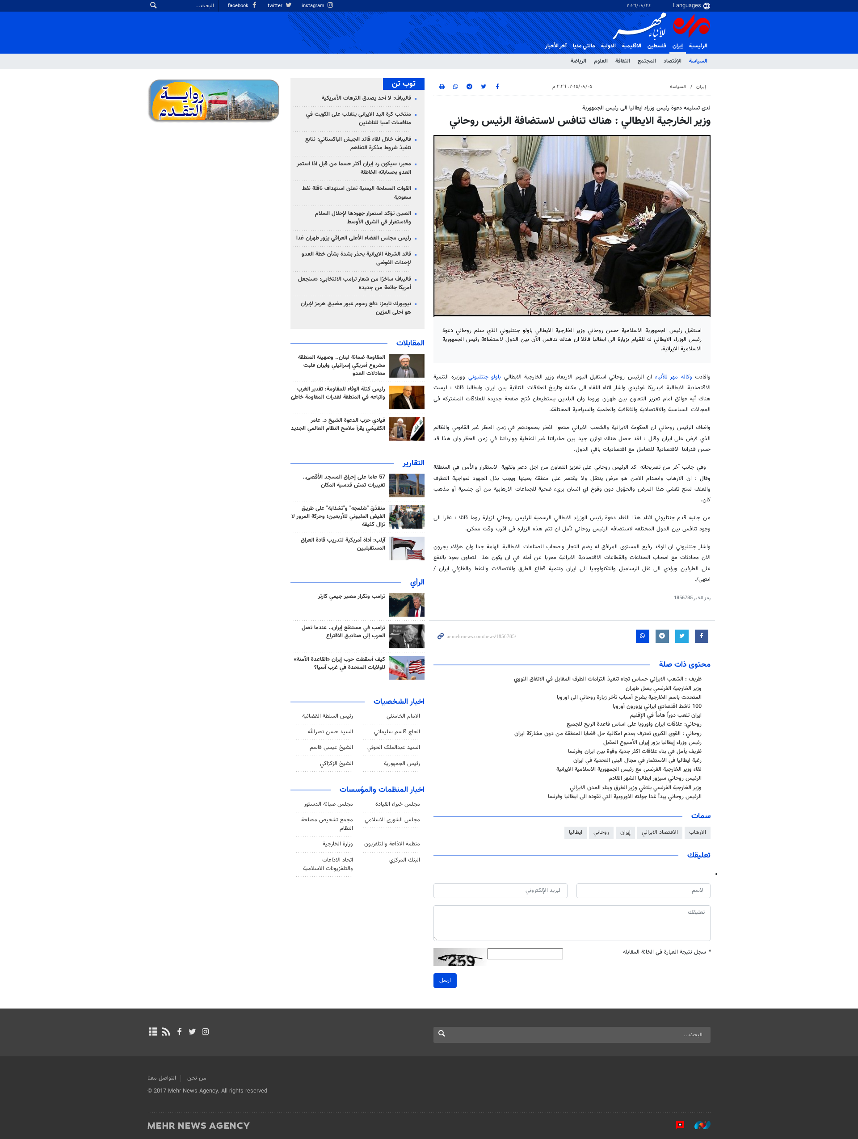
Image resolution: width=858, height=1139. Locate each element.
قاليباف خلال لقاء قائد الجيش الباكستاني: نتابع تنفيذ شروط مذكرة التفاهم (358, 143)
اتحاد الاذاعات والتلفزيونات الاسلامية (328, 864)
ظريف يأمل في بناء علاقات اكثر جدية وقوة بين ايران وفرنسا (635, 751)
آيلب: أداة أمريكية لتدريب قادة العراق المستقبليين (343, 544)
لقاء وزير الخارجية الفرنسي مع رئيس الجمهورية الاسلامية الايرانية (629, 769)
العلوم (601, 61)
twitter (276, 6)
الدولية (608, 46)
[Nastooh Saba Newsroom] (698, 1125)
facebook (239, 6)
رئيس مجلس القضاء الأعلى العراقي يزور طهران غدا (353, 238)
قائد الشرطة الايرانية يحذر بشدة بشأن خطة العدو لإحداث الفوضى (356, 258)
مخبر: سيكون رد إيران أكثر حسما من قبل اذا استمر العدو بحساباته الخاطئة (354, 168)
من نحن (196, 1078)
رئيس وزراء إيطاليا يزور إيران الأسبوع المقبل (652, 742)
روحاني (601, 832)
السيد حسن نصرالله (330, 731)
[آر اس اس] (166, 1032)
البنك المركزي (404, 860)
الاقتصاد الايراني (660, 832)
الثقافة (622, 61)
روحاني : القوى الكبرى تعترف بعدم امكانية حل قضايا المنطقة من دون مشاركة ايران (608, 733)
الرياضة (578, 61)
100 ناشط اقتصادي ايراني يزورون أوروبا (657, 706)
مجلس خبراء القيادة (397, 804)
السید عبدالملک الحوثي (393, 747)
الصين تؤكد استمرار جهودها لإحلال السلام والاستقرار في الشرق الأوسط (363, 218)
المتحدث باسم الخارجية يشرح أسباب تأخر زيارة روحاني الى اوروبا (629, 697)
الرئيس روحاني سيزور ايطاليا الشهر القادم (655, 778)
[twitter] (192, 1032)
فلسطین (657, 46)
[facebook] (179, 1032)
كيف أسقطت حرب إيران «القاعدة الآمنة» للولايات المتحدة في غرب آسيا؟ (339, 663)
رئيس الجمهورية (402, 763)
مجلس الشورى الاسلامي (392, 819)
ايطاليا (575, 832)
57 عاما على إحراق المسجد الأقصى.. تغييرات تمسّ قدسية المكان (344, 481)
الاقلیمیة (631, 46)
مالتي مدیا (584, 46)
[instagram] (205, 1032)
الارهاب (697, 832)
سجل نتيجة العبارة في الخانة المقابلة (667, 952)
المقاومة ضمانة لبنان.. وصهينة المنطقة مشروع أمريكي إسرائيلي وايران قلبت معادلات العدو (341, 365)
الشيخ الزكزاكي (336, 763)
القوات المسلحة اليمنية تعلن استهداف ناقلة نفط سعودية (356, 193)
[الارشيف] (153, 1032)
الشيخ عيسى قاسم (331, 747)
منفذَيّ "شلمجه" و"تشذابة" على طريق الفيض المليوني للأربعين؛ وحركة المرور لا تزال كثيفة (338, 516)
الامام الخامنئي (403, 716)
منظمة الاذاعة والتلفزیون (392, 844)
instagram (314, 6)
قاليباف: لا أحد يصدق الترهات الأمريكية (366, 98)
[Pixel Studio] (675, 1125)
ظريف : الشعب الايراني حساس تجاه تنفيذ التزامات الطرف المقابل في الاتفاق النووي (608, 679)
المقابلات (410, 343)
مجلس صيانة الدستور (328, 804)
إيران (678, 46)
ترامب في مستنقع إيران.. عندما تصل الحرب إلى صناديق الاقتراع (343, 631)
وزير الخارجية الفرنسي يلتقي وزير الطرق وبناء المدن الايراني (636, 787)
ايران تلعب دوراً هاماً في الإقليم (666, 715)
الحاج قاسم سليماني (397, 731)
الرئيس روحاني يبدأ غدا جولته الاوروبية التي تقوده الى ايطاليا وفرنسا (625, 796)
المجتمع (647, 61)
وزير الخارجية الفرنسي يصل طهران (664, 688)
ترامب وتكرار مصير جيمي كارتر (351, 596)
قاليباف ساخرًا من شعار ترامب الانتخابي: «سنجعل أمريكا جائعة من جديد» (354, 283)
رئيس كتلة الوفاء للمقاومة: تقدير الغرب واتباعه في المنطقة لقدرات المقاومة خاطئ (338, 393)
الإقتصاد (672, 61)
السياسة (698, 61)
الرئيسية (698, 46)
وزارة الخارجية (338, 844)
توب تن (404, 84)
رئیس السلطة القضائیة (327, 716)
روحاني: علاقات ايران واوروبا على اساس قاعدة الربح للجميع (634, 724)
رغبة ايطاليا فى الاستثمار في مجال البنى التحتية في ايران (637, 760)
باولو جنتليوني (486, 377)
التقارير (414, 463)
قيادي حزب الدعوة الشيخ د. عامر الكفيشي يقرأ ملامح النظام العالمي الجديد (338, 424)
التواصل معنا (161, 1078)
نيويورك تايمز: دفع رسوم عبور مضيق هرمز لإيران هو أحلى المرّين (356, 308)
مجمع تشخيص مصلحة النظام (327, 824)
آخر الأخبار (556, 46)
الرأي (417, 582)
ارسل (445, 980)
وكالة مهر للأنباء (673, 377)
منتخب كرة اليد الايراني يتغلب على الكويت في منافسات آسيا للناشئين (358, 118)
